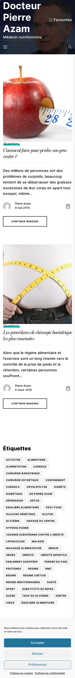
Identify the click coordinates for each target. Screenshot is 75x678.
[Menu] (5, 47)
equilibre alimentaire (22, 507)
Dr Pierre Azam (40, 493)
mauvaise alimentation (24, 548)
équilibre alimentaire (37, 602)
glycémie (13, 520)
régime (11, 575)
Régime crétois (34, 575)
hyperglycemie (17, 527)
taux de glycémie (35, 595)
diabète (60, 486)
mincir (53, 548)
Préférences (38, 664)
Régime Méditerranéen (23, 582)
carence (39, 466)
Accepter (37, 643)
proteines (13, 568)
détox (35, 500)
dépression (14, 500)
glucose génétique (20, 514)
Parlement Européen (22, 561)
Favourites (63, 20)
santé (51, 582)
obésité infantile (54, 554)
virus (10, 602)
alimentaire (36, 459)
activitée (13, 459)
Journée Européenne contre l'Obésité (35, 534)
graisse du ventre (41, 520)
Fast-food (54, 507)
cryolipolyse (37, 486)
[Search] (70, 47)
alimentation (16, 466)
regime (33, 568)
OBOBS (10, 554)
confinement (55, 480)
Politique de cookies (21, 673)
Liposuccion (15, 541)
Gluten (47, 514)
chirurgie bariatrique (23, 473)
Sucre (10, 595)
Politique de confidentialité (50, 673)
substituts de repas (38, 588)
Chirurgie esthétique (22, 480)
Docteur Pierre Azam (22, 17)
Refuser (37, 654)
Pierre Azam (23, 203)
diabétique (14, 493)
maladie (38, 541)
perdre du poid (56, 561)
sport (10, 588)
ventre (61, 595)
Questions (11, 144)
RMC (48, 568)
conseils (13, 486)
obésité (28, 554)
